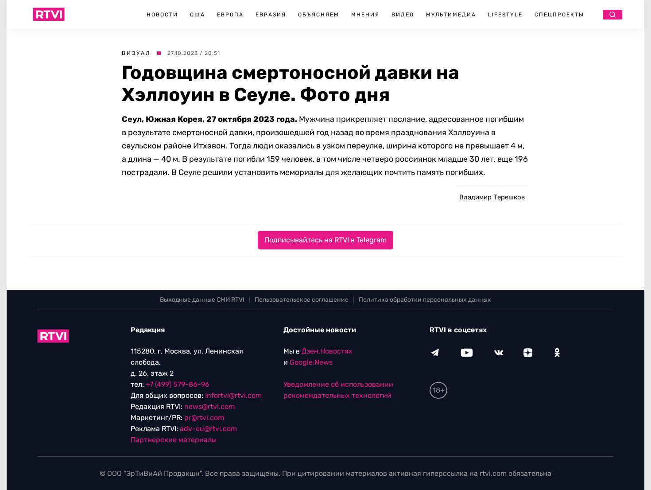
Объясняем (318, 15)
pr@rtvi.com (204, 417)
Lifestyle (505, 15)
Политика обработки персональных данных (425, 299)
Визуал (136, 53)
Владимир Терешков (492, 197)
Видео (402, 15)
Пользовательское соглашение (302, 299)
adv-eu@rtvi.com (208, 428)
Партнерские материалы (174, 440)
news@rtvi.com (209, 406)
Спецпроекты (559, 15)
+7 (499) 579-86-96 (177, 384)
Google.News (311, 362)
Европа (230, 15)
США (197, 15)
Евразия (271, 15)
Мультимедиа (451, 15)
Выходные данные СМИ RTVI (202, 299)
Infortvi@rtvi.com (233, 395)
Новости (162, 15)
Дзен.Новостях (327, 351)
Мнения (365, 15)
